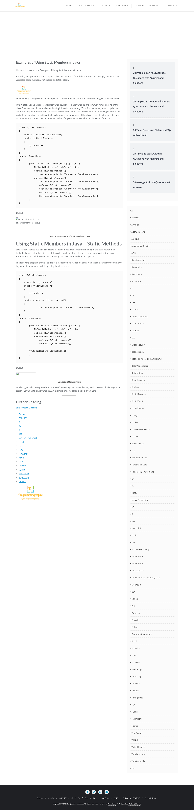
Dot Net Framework (28, 438)
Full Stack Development (143, 471)
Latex (134, 542)
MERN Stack (137, 563)
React (134, 641)
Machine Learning (140, 549)
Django (135, 415)
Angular (22, 414)
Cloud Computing (140, 316)
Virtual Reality (138, 747)
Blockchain (137, 274)
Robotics (136, 648)
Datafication (137, 373)
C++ (20, 430)
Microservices (138, 570)
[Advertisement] (97, 33)
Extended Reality (139, 457)
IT (132, 514)
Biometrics (137, 267)
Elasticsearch (138, 443)
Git (133, 478)
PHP (21, 461)
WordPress (112, 804)
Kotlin (21, 457)
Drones (135, 436)
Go (133, 486)
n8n (133, 591)
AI (132, 210)
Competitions (138, 323)
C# (20, 426)
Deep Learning (138, 380)
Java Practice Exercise (26, 407)
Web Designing (139, 754)
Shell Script (137, 669)
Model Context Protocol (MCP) (145, 577)
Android (135, 217)
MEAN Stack (137, 556)
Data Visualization (140, 366)
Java (21, 449)
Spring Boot (137, 697)
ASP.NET (23, 418)
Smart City (136, 676)
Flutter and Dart (139, 464)
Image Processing (140, 500)
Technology (137, 718)
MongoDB (136, 584)
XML (133, 768)
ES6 (133, 450)
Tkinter (135, 726)
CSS (20, 434)
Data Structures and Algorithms (147, 358)
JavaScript (23, 453)
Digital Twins (138, 408)
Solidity (135, 690)
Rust (134, 655)
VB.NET (22, 481)
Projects (135, 620)
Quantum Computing (142, 634)
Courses (135, 330)
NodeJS (135, 598)
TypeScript (24, 477)
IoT (20, 445)
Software (136, 683)
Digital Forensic (139, 394)
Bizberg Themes (135, 804)
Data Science (138, 352)
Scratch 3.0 (24, 473)
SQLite (135, 711)
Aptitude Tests (138, 231)
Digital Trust (137, 401)
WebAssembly (138, 761)
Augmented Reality (141, 246)
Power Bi (23, 465)
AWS (134, 253)
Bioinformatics (138, 260)
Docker (135, 422)
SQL (133, 704)
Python (22, 469)
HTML (21, 442)
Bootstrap (136, 281)
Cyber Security (138, 344)
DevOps (135, 387)
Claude (135, 309)
